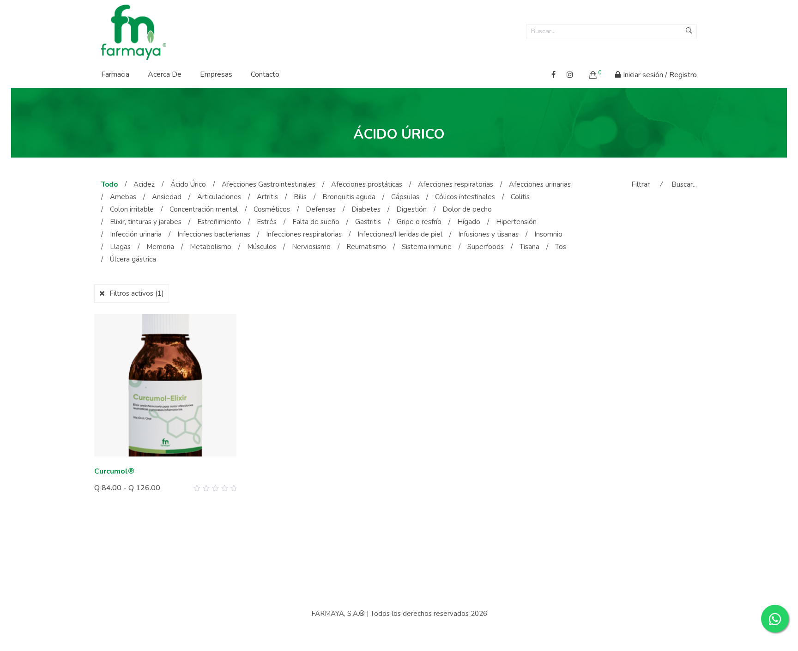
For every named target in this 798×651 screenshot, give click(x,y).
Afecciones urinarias (540, 184)
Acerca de (164, 74)
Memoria (160, 246)
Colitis (520, 196)
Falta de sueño (315, 221)
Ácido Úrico (188, 184)
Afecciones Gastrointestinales (268, 184)
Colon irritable (132, 209)
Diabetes (366, 209)
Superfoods (485, 246)
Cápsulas (405, 196)
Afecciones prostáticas (366, 184)
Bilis (300, 196)
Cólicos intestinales (465, 196)
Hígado (468, 221)
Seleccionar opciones (137, 485)
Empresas (216, 74)
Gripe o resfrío (419, 221)
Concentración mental (203, 209)
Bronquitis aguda (348, 196)
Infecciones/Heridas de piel (399, 234)
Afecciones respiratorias (455, 184)
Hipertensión (516, 221)
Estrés (267, 221)
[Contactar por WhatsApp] (775, 619)
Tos (560, 246)
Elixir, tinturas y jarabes (145, 221)
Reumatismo (366, 246)
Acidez (144, 184)
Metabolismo (210, 246)
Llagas (120, 246)
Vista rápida (226, 488)
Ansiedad (166, 196)
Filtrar (640, 184)
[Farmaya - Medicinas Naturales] (133, 29)
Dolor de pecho (467, 209)
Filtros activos (136, 293)
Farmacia (115, 74)
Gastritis (368, 221)
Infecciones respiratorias (304, 234)
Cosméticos (272, 209)
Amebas (123, 196)
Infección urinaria (136, 234)
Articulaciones (219, 196)
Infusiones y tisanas (488, 234)
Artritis (267, 196)
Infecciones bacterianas (213, 234)
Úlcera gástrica (133, 259)
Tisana (529, 246)
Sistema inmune (427, 246)
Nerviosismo (311, 246)
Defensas (321, 209)
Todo (109, 184)
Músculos (261, 246)
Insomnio (548, 234)
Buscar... (684, 184)
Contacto (265, 74)
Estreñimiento (219, 221)
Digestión (411, 209)
